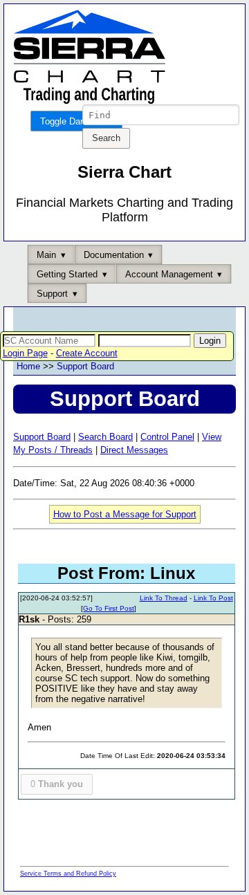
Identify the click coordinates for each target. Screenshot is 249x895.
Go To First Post (108, 608)
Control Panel (167, 437)
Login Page (25, 353)
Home (28, 366)
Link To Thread (163, 598)
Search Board (105, 437)
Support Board (85, 366)
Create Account (87, 353)
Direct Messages (134, 450)
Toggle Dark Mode (76, 121)
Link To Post (213, 598)
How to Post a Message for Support (124, 514)
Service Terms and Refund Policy (68, 873)
